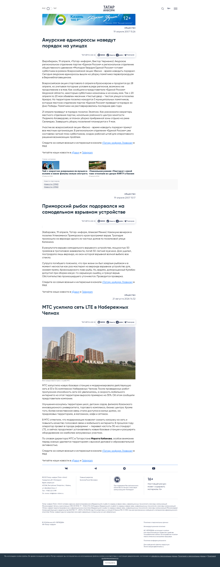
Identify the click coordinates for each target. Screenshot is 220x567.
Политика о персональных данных (156, 522)
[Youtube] (153, 468)
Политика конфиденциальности (155, 540)
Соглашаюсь (110, 563)
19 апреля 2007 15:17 (124, 198)
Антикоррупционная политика (154, 526)
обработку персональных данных (164, 556)
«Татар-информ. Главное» (117, 143)
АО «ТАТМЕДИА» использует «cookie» (156, 530)
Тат (55, 8)
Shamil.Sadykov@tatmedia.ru (154, 546)
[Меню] (176, 8)
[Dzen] (124, 468)
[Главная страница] (108, 8)
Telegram (87, 153)
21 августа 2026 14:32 (124, 299)
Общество (129, 28)
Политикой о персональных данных (192, 556)
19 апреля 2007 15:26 (124, 32)
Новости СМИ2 (51, 184)
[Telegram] (95, 468)
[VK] (66, 468)
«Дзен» (75, 153)
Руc (44, 8)
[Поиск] (162, 8)
